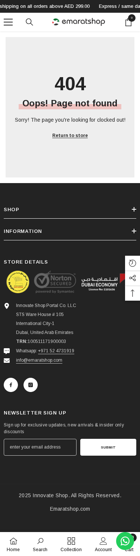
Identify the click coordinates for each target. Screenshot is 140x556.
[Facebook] (11, 385)
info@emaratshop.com (39, 360)
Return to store (70, 135)
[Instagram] (31, 385)
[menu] (8, 22)
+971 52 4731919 (56, 350)
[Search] (29, 22)
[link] (40, 544)
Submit (108, 447)
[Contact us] (125, 541)
